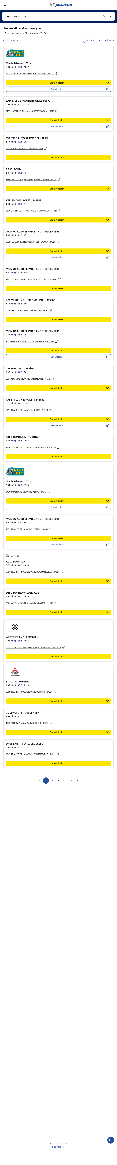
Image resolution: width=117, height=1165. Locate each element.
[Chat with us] (110, 1140)
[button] (104, 16)
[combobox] (58, 16)
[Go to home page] (61, 4)
